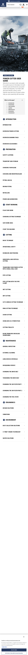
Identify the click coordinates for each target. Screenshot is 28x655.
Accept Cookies (14, 649)
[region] (14, 644)
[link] (14, 1)
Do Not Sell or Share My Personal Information (14, 653)
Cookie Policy (4, 647)
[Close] (23, 636)
